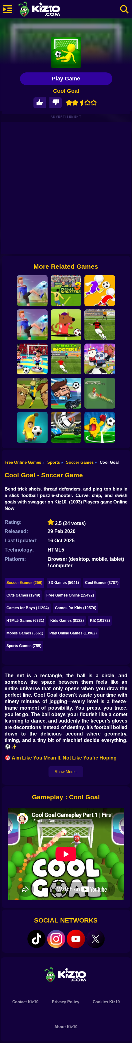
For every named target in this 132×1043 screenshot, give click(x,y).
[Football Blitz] (32, 427)
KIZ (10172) (100, 620)
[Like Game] (39, 102)
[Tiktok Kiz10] (36, 939)
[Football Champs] (66, 324)
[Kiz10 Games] (66, 974)
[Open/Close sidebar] (8, 9)
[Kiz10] (49, 10)
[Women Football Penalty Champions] (32, 393)
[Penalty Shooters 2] (66, 359)
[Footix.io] (99, 393)
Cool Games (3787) (101, 583)
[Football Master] (32, 324)
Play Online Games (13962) (73, 633)
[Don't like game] (55, 102)
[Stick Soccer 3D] (32, 359)
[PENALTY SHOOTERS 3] (66, 290)
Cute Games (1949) (23, 595)
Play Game (66, 78)
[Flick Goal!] (32, 290)
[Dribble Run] (99, 290)
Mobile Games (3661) (24, 633)
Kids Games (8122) (67, 620)
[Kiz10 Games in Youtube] (76, 939)
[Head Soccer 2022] (66, 393)
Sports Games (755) (23, 646)
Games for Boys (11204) (27, 608)
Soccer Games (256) (24, 583)
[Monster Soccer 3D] (99, 427)
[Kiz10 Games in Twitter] (95, 939)
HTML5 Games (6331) (25, 620)
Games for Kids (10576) (75, 608)
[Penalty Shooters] (99, 324)
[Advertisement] (66, 188)
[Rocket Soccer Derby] (66, 427)
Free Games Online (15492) (70, 595)
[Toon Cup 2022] (99, 359)
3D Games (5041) (64, 583)
